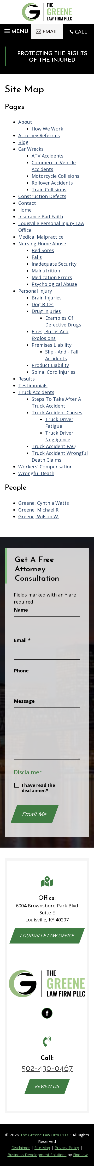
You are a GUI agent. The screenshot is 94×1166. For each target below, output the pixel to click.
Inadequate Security (54, 264)
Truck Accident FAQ (54, 446)
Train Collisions (49, 189)
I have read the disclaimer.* (38, 788)
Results (26, 379)
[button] (15, 30)
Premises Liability (52, 345)
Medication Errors (52, 277)
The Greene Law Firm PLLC (44, 1134)
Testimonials (33, 385)
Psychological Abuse (54, 284)
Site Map (42, 1147)
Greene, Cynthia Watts (43, 503)
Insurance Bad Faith (40, 216)
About (25, 122)
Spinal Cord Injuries (53, 372)
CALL (81, 31)
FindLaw (80, 1154)
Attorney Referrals (39, 135)
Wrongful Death (36, 473)
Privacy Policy (67, 1147)
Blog (23, 142)
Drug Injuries (46, 311)
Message (24, 701)
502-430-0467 (47, 1068)
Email (22, 640)
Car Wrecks (31, 149)
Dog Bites (43, 304)
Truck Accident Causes (57, 412)
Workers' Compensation (45, 466)
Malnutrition (46, 270)
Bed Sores (43, 250)
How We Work (47, 129)
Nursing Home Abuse (42, 243)
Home (25, 210)
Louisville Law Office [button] (47, 935)
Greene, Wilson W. (38, 516)
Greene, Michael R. (39, 510)
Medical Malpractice (40, 237)
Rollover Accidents (52, 183)
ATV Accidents (47, 156)
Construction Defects (42, 196)
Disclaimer (28, 772)
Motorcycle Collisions (55, 176)
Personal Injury (35, 291)
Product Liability (50, 365)
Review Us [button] (47, 1086)
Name (21, 610)
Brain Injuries (47, 297)
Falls (37, 257)
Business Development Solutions (37, 1154)
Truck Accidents (36, 392)
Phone (21, 670)
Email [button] (50, 31)
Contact (27, 203)
